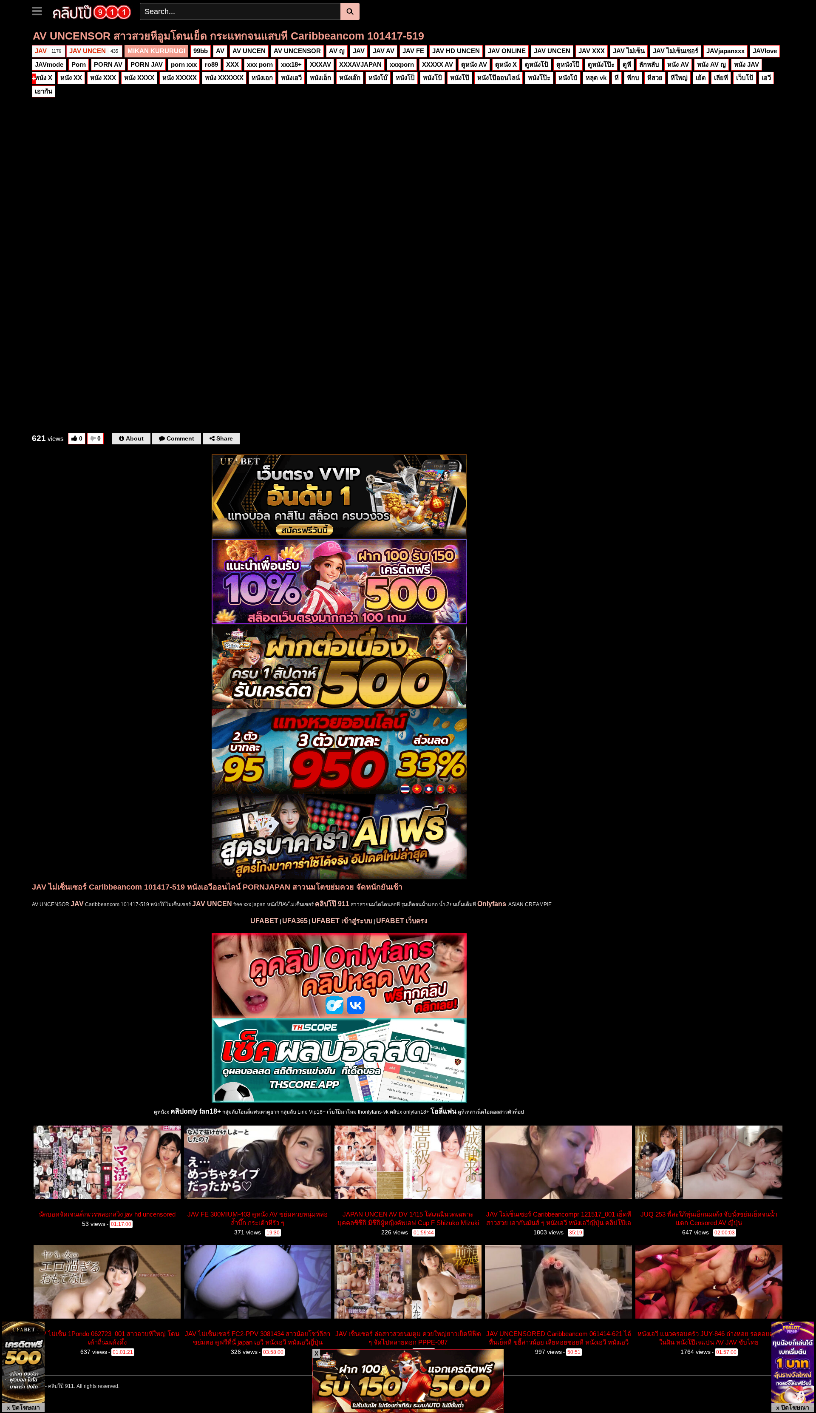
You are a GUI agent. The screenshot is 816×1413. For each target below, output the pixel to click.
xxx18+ (291, 64)
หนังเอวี (291, 77)
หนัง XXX (103, 77)
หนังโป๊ (459, 77)
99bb (200, 50)
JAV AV (383, 50)
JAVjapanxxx (725, 50)
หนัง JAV (746, 64)
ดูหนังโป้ (536, 64)
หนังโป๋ (568, 77)
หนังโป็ (405, 77)
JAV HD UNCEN (456, 50)
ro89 (211, 64)
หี (617, 77)
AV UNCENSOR (297, 50)
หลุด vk (596, 77)
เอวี (766, 77)
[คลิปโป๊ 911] (92, 11)
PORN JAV (146, 64)
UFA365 (295, 920)
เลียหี (721, 77)
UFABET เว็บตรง (402, 920)
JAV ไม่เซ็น (629, 50)
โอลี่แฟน (443, 1111)
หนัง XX (71, 77)
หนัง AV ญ (711, 64)
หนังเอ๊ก (349, 77)
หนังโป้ (432, 77)
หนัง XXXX (139, 77)
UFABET (264, 920)
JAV (48, 50)
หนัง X (43, 77)
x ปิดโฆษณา (23, 1407)
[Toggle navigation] (40, 10)
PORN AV (108, 64)
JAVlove (765, 50)
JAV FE (413, 50)
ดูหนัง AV (474, 64)
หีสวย (655, 77)
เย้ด (701, 77)
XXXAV (320, 64)
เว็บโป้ (745, 77)
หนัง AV (678, 64)
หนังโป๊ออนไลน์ (498, 77)
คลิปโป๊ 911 (332, 903)
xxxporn (402, 64)
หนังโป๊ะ (539, 77)
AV (220, 50)
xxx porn (260, 64)
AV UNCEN (249, 50)
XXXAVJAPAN (360, 64)
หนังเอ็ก (320, 77)
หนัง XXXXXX (224, 77)
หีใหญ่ (679, 77)
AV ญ (337, 50)
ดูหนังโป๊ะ (601, 64)
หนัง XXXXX (179, 77)
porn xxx (184, 64)
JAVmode (49, 64)
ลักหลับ (649, 64)
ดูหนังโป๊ (568, 64)
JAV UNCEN (93, 50)
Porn (78, 64)
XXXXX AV (437, 64)
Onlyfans (491, 903)
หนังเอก (262, 77)
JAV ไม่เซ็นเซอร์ (675, 50)
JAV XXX (591, 50)
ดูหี (627, 64)
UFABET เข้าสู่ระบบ (342, 920)
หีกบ (633, 77)
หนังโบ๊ (378, 77)
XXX (232, 64)
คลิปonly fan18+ (195, 1111)
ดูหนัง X (506, 64)
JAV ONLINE (507, 50)
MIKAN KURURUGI (156, 50)
